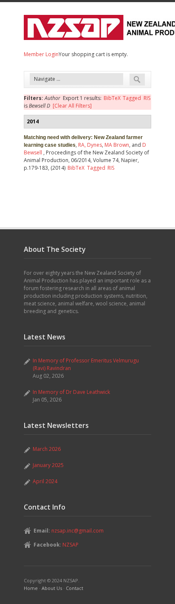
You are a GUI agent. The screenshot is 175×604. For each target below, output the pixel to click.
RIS (147, 98)
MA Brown (116, 144)
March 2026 (47, 449)
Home (31, 588)
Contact (74, 588)
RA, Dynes (90, 144)
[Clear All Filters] (72, 105)
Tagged (132, 98)
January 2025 (48, 465)
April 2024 (45, 481)
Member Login (41, 54)
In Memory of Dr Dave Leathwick (71, 392)
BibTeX (112, 98)
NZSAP (70, 544)
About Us (52, 588)
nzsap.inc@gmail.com (77, 530)
